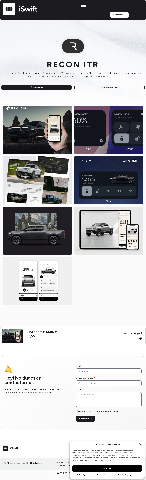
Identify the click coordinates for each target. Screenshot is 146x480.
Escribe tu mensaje (84, 390)
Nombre (79, 366)
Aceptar (107, 468)
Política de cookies (66, 465)
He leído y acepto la (98, 411)
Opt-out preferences (86, 475)
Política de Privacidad (107, 411)
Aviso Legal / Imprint (129, 475)
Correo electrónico (85, 378)
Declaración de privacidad (108, 475)
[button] (140, 444)
